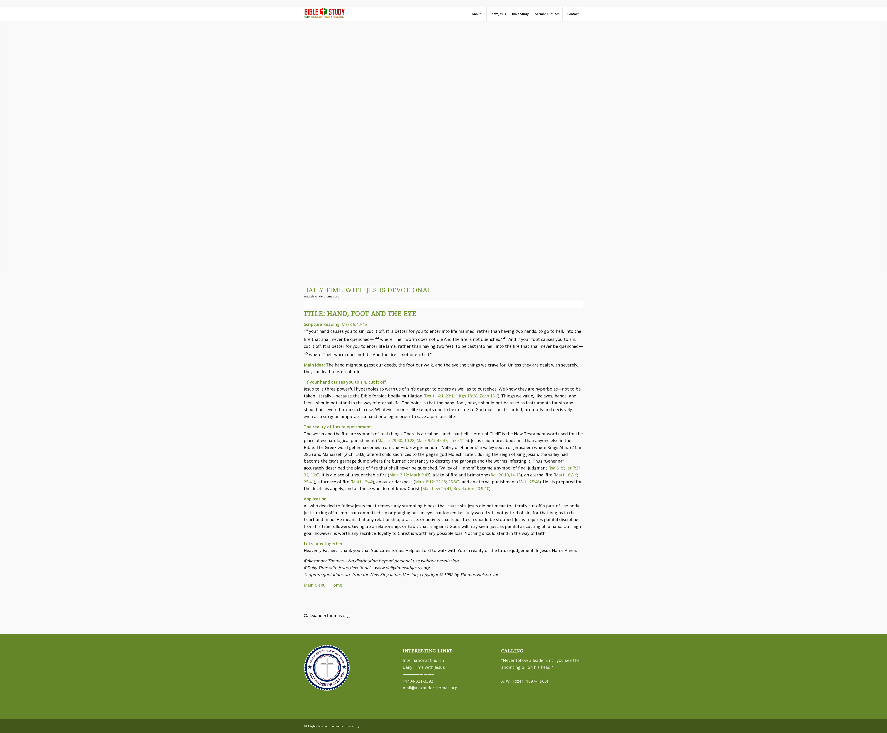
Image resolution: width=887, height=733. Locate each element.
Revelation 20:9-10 (471, 488)
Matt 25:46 (529, 482)
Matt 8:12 (424, 482)
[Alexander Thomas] (324, 14)
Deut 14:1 (434, 396)
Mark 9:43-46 (354, 324)
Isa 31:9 (557, 468)
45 (439, 440)
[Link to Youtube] (572, 3)
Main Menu (315, 585)
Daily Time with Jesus (424, 667)
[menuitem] (476, 14)
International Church (423, 660)
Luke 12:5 (458, 440)
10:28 (409, 440)
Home (336, 585)
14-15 (515, 475)
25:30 (453, 482)
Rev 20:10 (500, 475)
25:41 (309, 482)
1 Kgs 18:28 (466, 396)
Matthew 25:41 (436, 488)
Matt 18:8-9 (566, 475)
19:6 (314, 475)
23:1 (449, 396)
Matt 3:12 (398, 475)
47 (445, 440)
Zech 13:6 (489, 396)
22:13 (441, 482)
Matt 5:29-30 (389, 440)
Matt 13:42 (362, 482)
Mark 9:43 (426, 440)
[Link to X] (579, 3)
